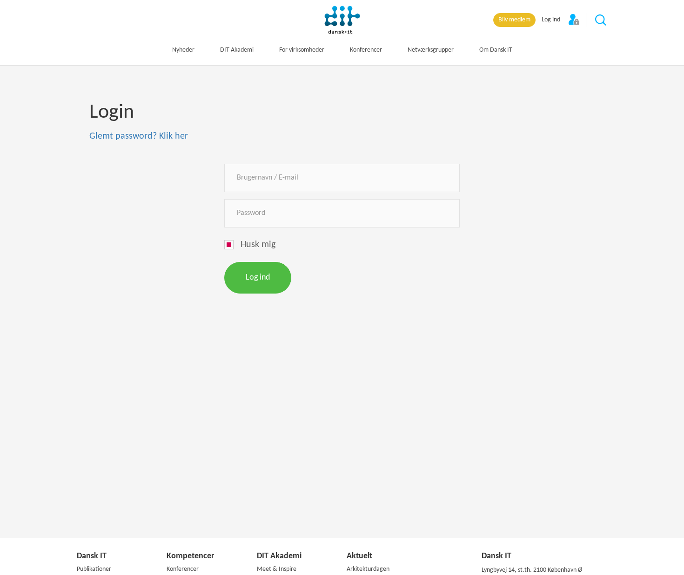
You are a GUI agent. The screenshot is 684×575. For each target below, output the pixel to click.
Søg (601, 20)
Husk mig (258, 244)
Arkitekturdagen (368, 569)
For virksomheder (301, 50)
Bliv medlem (514, 19)
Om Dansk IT (495, 50)
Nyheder (183, 50)
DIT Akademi (237, 50)
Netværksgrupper (431, 50)
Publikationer (94, 569)
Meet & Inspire (276, 569)
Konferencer (366, 50)
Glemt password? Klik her (138, 136)
